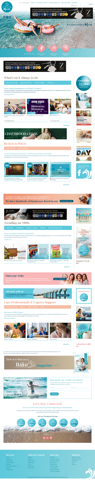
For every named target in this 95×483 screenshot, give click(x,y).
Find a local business (29, 53)
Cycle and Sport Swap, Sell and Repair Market (14, 116)
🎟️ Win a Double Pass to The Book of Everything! (59, 179)
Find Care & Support (42, 2)
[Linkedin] (10, 17)
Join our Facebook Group (41, 54)
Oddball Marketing (63, 477)
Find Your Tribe (65, 2)
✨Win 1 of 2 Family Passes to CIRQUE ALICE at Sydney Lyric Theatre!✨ (37, 179)
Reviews (42, 228)
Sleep (42, 307)
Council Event (39, 82)
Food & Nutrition (11, 307)
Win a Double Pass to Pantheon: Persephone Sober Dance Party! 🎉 (13, 179)
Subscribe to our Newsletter (54, 54)
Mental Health (33, 307)
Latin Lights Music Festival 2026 (35, 115)
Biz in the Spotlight (55, 228)
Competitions (10, 148)
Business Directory (54, 2)
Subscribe (54, 394)
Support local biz (82, 262)
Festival (50, 82)
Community (20, 228)
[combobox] (83, 4)
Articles (73, 5)
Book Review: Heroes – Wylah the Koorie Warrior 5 (35, 261)
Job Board (74, 2)
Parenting (9, 228)
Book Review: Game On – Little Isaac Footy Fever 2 (59, 261)
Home (20, 2)
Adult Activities (11, 82)
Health (22, 307)
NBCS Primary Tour (55, 115)
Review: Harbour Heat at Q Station (13, 260)
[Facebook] (4, 17)
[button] (66, 125)
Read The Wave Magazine (66, 54)
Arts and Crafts (26, 82)
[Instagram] (7, 17)
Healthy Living (32, 228)
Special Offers (23, 148)
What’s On (26, 2)
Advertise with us (83, 345)
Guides (33, 2)
